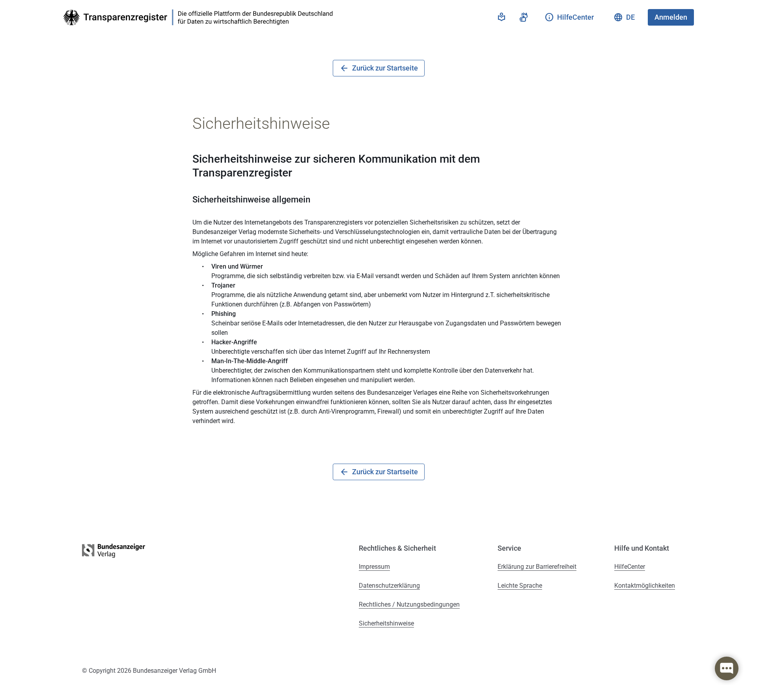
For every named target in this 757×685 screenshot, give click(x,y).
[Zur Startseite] (200, 17)
